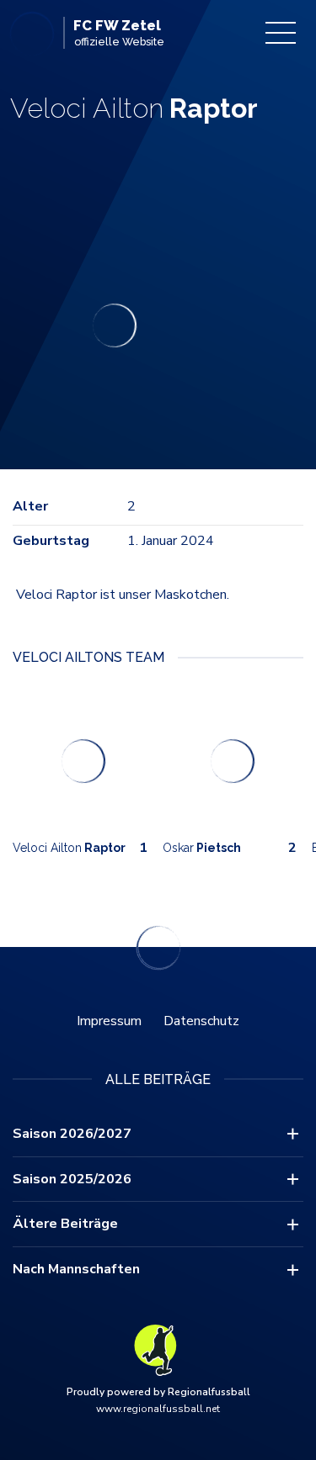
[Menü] (280, 33)
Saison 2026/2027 (72, 1133)
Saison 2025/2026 (72, 1179)
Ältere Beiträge (65, 1223)
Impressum (109, 1021)
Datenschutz (201, 1021)
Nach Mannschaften (76, 1269)
